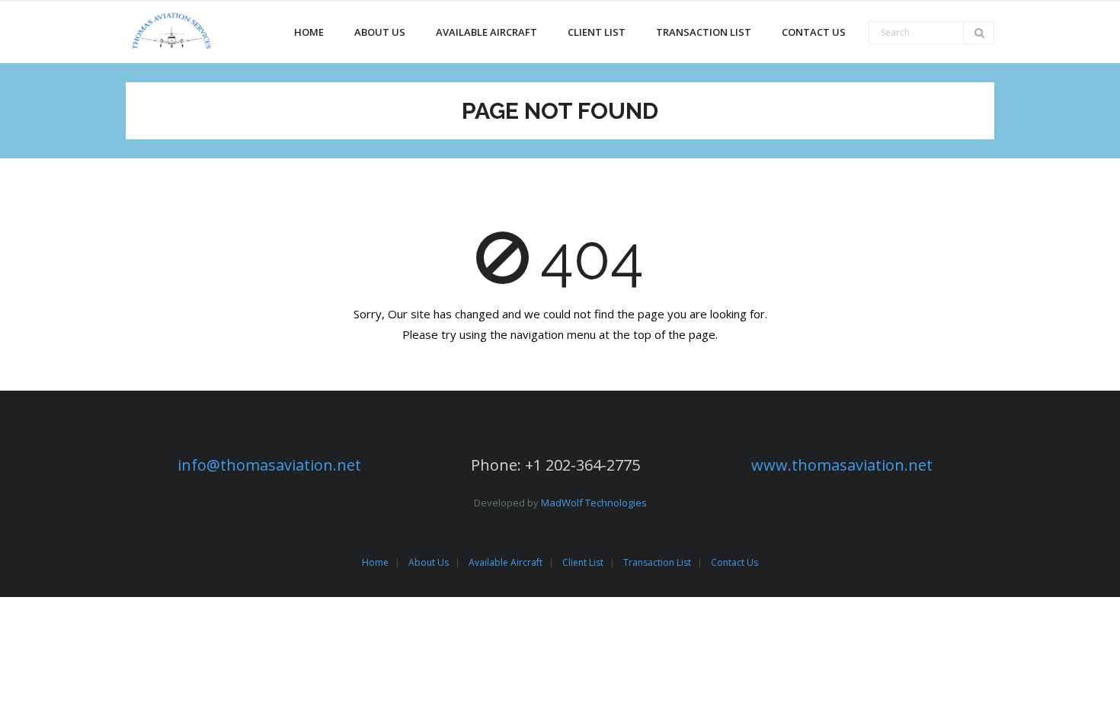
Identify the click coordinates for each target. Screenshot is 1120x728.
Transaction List (657, 562)
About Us (428, 562)
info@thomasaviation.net (269, 465)
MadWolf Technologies (594, 502)
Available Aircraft (505, 562)
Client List (582, 562)
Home (375, 562)
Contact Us (734, 562)
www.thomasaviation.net (842, 465)
